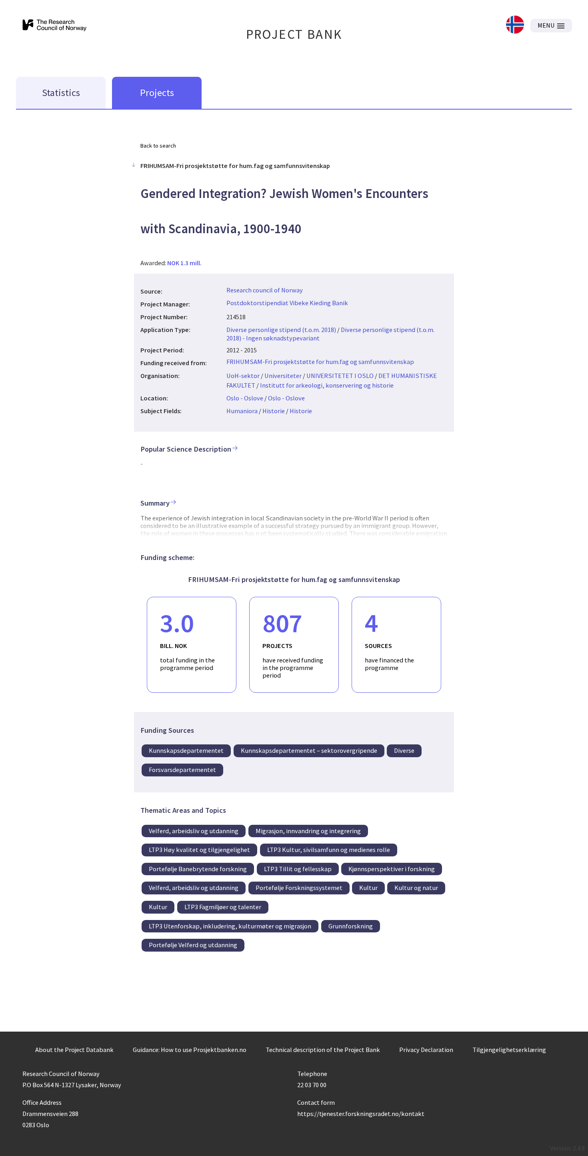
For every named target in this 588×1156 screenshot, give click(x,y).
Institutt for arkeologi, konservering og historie (327, 385)
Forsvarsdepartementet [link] (182, 770)
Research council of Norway (264, 290)
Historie (273, 411)
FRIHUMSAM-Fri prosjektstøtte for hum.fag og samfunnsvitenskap (320, 362)
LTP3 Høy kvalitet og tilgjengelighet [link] (199, 850)
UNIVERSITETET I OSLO (340, 376)
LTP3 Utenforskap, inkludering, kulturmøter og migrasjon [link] (230, 926)
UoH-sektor (243, 376)
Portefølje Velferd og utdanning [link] (193, 945)
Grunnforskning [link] (350, 926)
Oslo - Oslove (244, 398)
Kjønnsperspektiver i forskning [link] (391, 869)
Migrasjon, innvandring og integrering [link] (308, 831)
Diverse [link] (404, 750)
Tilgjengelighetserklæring (509, 1050)
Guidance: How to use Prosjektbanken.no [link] (189, 1050)
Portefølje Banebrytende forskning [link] (198, 869)
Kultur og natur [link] (416, 888)
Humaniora (242, 411)
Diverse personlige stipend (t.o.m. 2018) (281, 330)
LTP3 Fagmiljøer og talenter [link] (222, 907)
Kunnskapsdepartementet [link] (186, 750)
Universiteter (283, 376)
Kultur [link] (368, 888)
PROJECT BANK (294, 34)
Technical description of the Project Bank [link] (323, 1050)
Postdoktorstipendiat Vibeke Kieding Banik (287, 303)
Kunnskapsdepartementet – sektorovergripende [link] (309, 750)
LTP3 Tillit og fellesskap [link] (298, 869)
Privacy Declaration (426, 1050)
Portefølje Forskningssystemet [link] (299, 888)
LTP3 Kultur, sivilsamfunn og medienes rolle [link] (328, 850)
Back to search (158, 145)
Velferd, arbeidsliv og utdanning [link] (193, 831)
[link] (515, 25)
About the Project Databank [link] (74, 1050)
